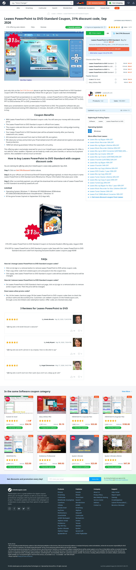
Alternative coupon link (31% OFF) (101, 53)
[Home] (49, 14)
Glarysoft (79, 513)
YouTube (19, 508)
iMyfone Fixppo (63, 531)
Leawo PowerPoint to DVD (114, 121)
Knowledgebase (117, 500)
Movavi (78, 495)
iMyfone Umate (63, 521)
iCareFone (61, 502)
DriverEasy (29, 8)
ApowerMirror (62, 533)
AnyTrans (61, 510)
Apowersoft (79, 531)
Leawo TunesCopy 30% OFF (100, 183)
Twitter (23, 508)
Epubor (78, 528)
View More (126, 391)
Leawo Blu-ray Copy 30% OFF (100, 174)
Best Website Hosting (101, 497)
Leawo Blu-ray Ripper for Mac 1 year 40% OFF (107, 186)
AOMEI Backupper (64, 518)
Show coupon (96, 33)
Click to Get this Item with (109, 49)
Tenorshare (79, 497)
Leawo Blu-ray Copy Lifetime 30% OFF (104, 168)
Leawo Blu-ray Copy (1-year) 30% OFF (103, 180)
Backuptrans (80, 518)
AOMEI (78, 505)
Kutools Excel (105, 8)
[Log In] (133, 3)
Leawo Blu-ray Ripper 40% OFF (101, 139)
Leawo (101, 121)
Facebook (14, 508)
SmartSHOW (62, 515)
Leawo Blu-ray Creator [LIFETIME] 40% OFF (105, 157)
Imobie (78, 521)
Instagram (9, 508)
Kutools (78, 492)
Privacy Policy (108, 480)
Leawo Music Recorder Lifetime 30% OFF (105, 148)
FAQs (33, 27)
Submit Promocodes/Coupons (120, 502)
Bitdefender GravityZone (86, 8)
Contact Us (97, 505)
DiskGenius (61, 523)
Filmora (60, 492)
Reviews (43, 27)
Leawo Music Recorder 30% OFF (102, 142)
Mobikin (78, 526)
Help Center (116, 492)
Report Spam (116, 495)
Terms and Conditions (121, 480)
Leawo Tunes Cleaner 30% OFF (101, 191)
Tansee (78, 523)
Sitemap (114, 497)
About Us (97, 492)
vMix (18, 8)
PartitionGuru (62, 513)
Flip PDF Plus (62, 526)
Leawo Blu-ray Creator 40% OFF (101, 154)
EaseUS (54, 8)
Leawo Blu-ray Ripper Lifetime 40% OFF (104, 145)
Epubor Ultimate (63, 528)
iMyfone (78, 510)
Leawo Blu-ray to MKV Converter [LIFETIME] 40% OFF (109, 151)
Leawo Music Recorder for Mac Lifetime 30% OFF (108, 188)
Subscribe (95, 479)
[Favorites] (128, 3)
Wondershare (67, 8)
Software (92, 121)
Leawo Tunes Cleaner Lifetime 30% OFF (104, 177)
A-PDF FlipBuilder (81, 533)
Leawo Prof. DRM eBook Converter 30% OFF (106, 194)
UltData (60, 505)
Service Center (98, 500)
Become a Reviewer (118, 505)
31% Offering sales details (15, 27)
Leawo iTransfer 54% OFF (99, 165)
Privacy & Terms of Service (25, 556)
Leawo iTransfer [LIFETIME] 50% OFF (103, 160)
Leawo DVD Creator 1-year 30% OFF (103, 171)
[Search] (71, 3)
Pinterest (28, 508)
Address (96, 502)
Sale (117, 8)
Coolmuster (42, 8)
